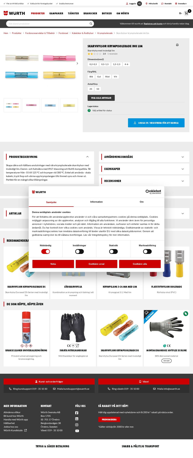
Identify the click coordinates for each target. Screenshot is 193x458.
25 (91, 89)
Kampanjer (56, 13)
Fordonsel (63, 33)
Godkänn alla (140, 264)
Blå (91, 76)
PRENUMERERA (109, 419)
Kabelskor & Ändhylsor (83, 33)
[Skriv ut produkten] (177, 45)
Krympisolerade (104, 33)
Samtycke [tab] (51, 202)
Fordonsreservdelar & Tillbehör (40, 33)
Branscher (90, 13)
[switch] (79, 251)
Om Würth (123, 13)
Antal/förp (93, 84)
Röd (107, 76)
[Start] (15, 13)
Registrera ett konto (153, 23)
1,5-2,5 (116, 64)
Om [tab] (142, 201)
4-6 (126, 64)
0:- (184, 12)
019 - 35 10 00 (54, 430)
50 (97, 89)
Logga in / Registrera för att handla (158, 122)
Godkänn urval (96, 264)
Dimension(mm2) (96, 59)
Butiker (107, 13)
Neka (53, 264)
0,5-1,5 (105, 64)
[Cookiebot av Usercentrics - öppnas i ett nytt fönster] (148, 192)
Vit (115, 76)
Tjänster (73, 13)
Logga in (132, 3)
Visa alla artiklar (101, 97)
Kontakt (168, 3)
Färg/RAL (92, 71)
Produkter (38, 13)
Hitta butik (153, 3)
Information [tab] (96, 201)
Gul (99, 76)
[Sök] (91, 24)
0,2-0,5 (93, 64)
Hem (6, 33)
